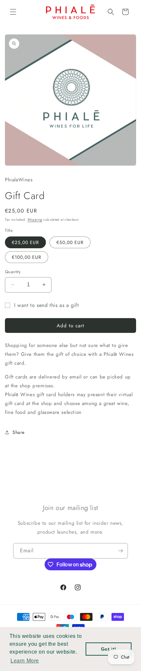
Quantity (13, 272)
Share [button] (18, 432)
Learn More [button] (24, 660)
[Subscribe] (120, 551)
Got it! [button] (108, 649)
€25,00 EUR (25, 242)
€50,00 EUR (70, 242)
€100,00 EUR (26, 257)
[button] (13, 12)
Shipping (35, 219)
